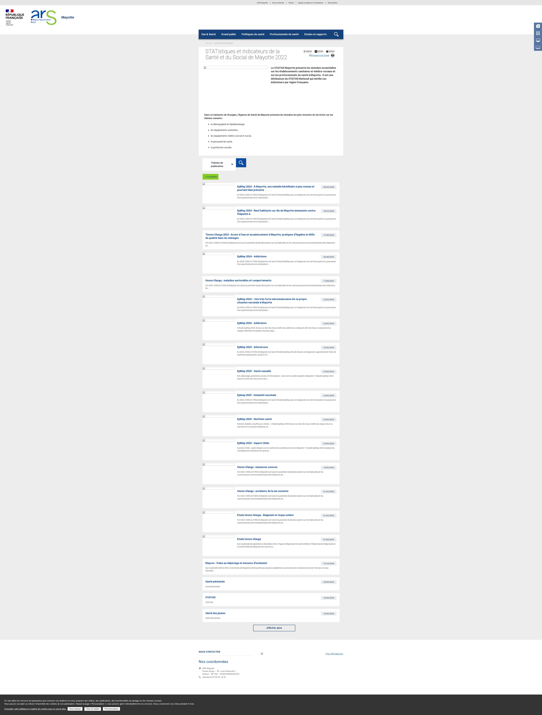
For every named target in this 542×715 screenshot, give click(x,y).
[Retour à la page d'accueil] (43, 17)
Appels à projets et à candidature (310, 3)
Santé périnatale (215, 581)
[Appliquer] (241, 162)
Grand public (228, 34)
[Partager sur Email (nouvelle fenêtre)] (319, 55)
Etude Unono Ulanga (249, 539)
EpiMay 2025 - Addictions (252, 323)
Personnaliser (111, 709)
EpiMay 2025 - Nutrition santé (254, 419)
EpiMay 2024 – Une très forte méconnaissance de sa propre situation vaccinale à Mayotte (272, 301)
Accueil (208, 43)
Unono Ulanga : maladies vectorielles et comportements (238, 280)
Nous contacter (278, 3)
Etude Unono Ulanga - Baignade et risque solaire (265, 515)
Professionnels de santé (284, 34)
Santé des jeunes (215, 613)
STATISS (210, 597)
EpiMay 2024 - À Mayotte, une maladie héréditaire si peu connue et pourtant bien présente (275, 188)
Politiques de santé (253, 34)
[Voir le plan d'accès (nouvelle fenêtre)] (302, 671)
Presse (291, 3)
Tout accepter (92, 709)
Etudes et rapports (315, 34)
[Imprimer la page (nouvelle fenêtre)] (332, 55)
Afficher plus (274, 627)
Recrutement (332, 3)
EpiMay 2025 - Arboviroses (252, 347)
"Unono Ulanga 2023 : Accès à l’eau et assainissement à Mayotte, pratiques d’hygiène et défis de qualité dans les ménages (260, 236)
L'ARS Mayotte (262, 3)
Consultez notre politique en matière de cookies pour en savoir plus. (35, 709)
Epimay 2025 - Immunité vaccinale (256, 395)
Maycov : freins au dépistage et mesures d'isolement (236, 563)
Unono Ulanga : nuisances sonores (257, 467)
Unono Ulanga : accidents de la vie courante (262, 491)
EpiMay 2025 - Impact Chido (253, 443)
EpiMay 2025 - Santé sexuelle (254, 371)
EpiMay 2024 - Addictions (252, 256)
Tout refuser (75, 709)
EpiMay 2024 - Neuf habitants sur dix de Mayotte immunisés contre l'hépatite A (276, 212)
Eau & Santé (209, 34)
